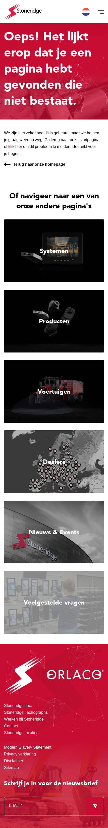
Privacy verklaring (20, 754)
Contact (11, 726)
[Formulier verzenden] (95, 806)
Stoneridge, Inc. (18, 705)
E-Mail (15, 805)
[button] (86, 12)
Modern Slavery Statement (27, 747)
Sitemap (11, 767)
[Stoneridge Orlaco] (23, 11)
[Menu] (99, 12)
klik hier (15, 146)
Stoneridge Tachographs (26, 712)
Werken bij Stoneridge (24, 719)
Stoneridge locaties (21, 733)
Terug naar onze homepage (39, 164)
